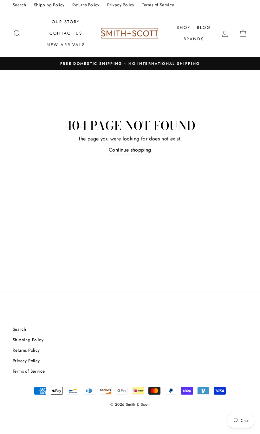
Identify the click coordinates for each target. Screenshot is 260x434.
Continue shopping (130, 149)
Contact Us (65, 33)
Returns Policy (86, 5)
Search (19, 5)
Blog (204, 27)
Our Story (66, 22)
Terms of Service (158, 5)
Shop (183, 27)
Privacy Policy (120, 5)
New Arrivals (66, 45)
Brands (194, 39)
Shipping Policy (49, 5)
